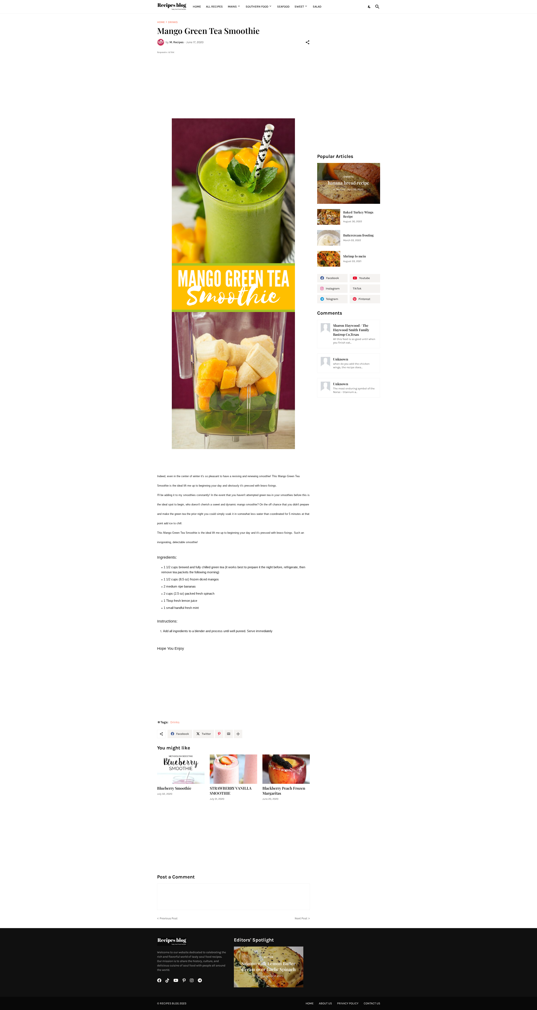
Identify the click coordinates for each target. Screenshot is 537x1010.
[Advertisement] (233, 83)
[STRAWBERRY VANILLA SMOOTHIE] (233, 769)
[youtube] (175, 980)
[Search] (376, 6)
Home (197, 6)
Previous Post (168, 918)
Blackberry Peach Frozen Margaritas (283, 791)
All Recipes (214, 6)
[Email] (228, 734)
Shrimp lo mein (354, 256)
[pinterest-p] (184, 980)
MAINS (232, 6)
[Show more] (238, 734)
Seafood (283, 6)
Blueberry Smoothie (174, 788)
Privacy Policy (347, 1003)
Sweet (299, 6)
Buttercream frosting (358, 235)
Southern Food (257, 6)
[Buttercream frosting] (328, 238)
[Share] (307, 42)
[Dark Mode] (369, 6)
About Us (325, 1003)
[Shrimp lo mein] (328, 259)
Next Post (301, 918)
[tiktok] (167, 980)
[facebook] (159, 980)
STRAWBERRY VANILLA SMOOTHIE (231, 791)
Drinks (173, 22)
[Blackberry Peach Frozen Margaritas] (286, 769)
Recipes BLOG (169, 1003)
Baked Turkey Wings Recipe (358, 214)
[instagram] (192, 980)
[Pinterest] (219, 734)
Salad (317, 6)
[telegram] (200, 980)
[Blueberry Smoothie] (181, 769)
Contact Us (372, 1003)
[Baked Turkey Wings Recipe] (328, 217)
